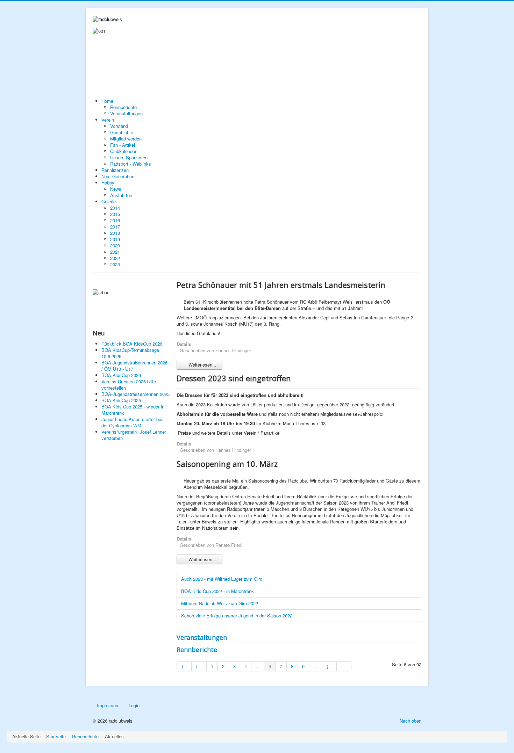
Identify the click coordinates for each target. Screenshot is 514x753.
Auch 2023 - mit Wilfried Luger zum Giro (221, 578)
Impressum (108, 705)
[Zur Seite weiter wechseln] (329, 666)
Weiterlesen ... (202, 364)
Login (134, 705)
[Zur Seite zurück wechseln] (199, 666)
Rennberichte (197, 649)
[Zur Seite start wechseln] (184, 666)
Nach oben (410, 720)
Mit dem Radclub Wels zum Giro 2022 (219, 603)
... (258, 666)
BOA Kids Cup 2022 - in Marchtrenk (217, 591)
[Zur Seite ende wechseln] (344, 666)
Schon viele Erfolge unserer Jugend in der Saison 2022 (236, 615)
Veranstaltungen (202, 637)
